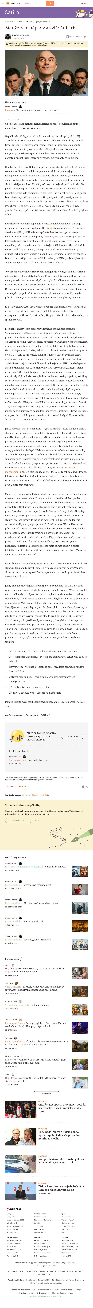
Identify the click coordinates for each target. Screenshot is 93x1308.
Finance (9, 110)
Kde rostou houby (58, 1263)
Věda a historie (13, 987)
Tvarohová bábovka (14, 1250)
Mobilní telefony (31, 1280)
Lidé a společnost (14, 1023)
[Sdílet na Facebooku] (83, 786)
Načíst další (46, 1093)
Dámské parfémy (58, 1280)
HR (65, 586)
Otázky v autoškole (68, 1253)
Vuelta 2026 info (40, 1217)
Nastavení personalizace (62, 1293)
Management (37, 795)
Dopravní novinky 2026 (70, 1247)
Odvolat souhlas (44, 1293)
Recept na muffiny (13, 1243)
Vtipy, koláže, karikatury (18, 1005)
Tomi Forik (9, 983)
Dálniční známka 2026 (70, 1243)
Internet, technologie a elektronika (24, 867)
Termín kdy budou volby (15, 1226)
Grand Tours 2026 (40, 1232)
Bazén (22, 1271)
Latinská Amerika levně (42, 1253)
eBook (71, 36)
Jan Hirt (37, 1223)
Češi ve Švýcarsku (40, 1250)
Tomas (7, 965)
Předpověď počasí (44, 1263)
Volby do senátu (12, 1229)
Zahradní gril (42, 1274)
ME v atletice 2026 (68, 1226)
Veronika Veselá (11, 1020)
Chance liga (66, 1217)
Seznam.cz (85, 3)
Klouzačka (61, 1271)
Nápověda (54, 1290)
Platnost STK (66, 1256)
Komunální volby (13, 1232)
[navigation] (3, 3)
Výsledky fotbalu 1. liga (69, 1220)
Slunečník (52, 1271)
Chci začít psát (18, 820)
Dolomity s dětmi (40, 1256)
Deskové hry (79, 1280)
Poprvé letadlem (40, 1243)
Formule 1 (65, 1229)
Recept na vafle (12, 1253)
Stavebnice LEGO (44, 1280)
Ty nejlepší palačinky (14, 1240)
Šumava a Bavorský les (42, 1247)
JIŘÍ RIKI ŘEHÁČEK (11, 1001)
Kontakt (63, 1290)
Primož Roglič (39, 1229)
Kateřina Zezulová (12, 1056)
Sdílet (80, 36)
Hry (7, 968)
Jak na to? (38, 820)
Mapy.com (33, 1263)
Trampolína (43, 1271)
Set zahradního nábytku (74, 1271)
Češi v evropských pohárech (46, 1266)
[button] (46, 73)
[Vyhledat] (50, 3)
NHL (63, 1232)
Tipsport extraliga (68, 1223)
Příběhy (9, 1060)
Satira (47, 795)
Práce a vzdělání (17, 760)
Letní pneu (70, 1280)
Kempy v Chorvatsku (41, 1240)
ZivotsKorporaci (20, 35)
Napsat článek (72, 736)
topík (50, 228)
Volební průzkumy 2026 (15, 1220)
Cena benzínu (71, 1263)
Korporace (26, 795)
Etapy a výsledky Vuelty (42, 1220)
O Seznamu (26, 1290)
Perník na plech (12, 1256)
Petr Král (8, 1038)
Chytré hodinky (43, 1283)
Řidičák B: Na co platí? (70, 1250)
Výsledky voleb (12, 1223)
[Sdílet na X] (86, 786)
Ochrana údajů (74, 1290)
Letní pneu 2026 (67, 1240)
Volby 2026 (11, 1217)
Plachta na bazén (32, 1271)
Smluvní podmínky (41, 1290)
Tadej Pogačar (39, 1226)
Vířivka (51, 1274)
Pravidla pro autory (27, 1293)
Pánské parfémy (56, 1283)
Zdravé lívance (12, 1247)
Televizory (33, 1283)
